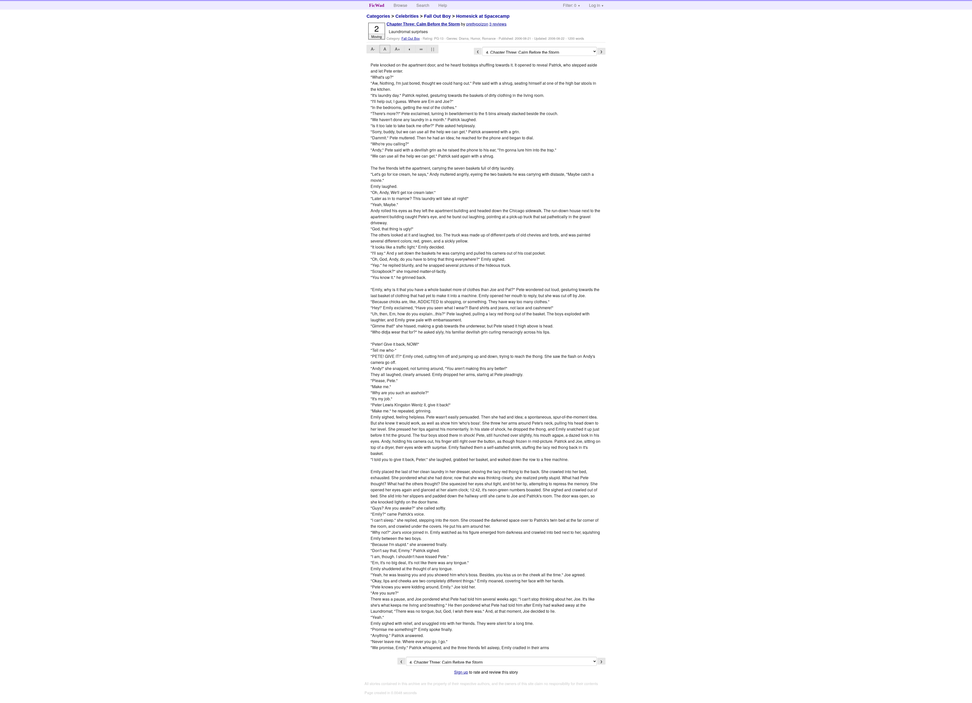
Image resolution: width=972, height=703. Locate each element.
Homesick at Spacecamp (483, 16)
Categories (378, 16)
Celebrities (407, 16)
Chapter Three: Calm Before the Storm (423, 24)
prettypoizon (477, 24)
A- (373, 49)
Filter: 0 (569, 5)
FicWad (376, 5)
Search (422, 5)
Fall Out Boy (437, 16)
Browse (400, 5)
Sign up (461, 672)
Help (442, 5)
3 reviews (498, 24)
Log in (594, 5)
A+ (397, 49)
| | (432, 49)
